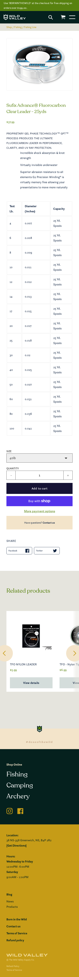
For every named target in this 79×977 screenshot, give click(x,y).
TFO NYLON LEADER (23, 664)
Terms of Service (16, 933)
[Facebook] (20, 810)
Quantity (12, 468)
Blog (9, 894)
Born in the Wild (16, 919)
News (10, 901)
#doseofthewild (39, 742)
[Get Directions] (16, 845)
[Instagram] (9, 810)
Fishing (18, 27)
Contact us (49, 522)
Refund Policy (12, 966)
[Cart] (63, 17)
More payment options (39, 511)
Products (12, 906)
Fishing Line (30, 27)
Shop (9, 27)
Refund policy (15, 940)
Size (9, 451)
